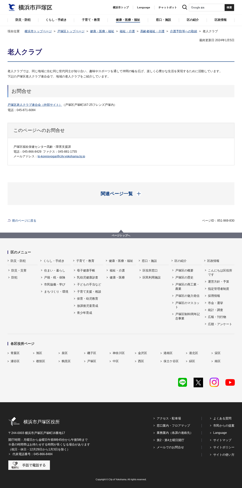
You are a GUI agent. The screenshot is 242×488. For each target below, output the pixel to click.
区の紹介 (181, 260)
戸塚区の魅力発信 (187, 295)
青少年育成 (84, 312)
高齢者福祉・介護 (152, 31)
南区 (218, 361)
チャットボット (167, 7)
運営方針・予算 (218, 281)
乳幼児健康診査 (87, 277)
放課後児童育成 (87, 305)
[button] (121, 193)
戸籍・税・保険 (54, 277)
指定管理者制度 (218, 288)
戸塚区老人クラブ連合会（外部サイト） (35, 104)
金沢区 (142, 353)
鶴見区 (66, 361)
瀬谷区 (15, 361)
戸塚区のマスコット (187, 305)
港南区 (168, 353)
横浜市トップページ (38, 31)
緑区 (192, 361)
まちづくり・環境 (56, 291)
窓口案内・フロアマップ (173, 425)
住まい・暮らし (54, 270)
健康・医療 (117, 277)
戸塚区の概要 (184, 270)
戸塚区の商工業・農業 (187, 286)
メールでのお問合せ (170, 447)
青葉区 (15, 353)
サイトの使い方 (223, 454)
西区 (141, 361)
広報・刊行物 (217, 317)
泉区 (65, 353)
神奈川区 (119, 353)
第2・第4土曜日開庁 (170, 440)
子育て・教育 (85, 260)
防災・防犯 (18, 260)
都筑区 (40, 361)
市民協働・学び (54, 284)
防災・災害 (18, 270)
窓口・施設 (149, 260)
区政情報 (213, 260)
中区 (116, 361)
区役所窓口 (150, 270)
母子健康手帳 (86, 270)
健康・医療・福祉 (102, 31)
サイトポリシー (223, 447)
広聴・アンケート (220, 324)
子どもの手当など (89, 284)
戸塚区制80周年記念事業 (187, 316)
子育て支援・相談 (89, 291)
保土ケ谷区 (171, 361)
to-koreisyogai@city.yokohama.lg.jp (61, 156)
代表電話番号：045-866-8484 (32, 454)
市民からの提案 (223, 425)
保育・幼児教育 (87, 298)
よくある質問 (222, 418)
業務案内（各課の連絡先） (175, 432)
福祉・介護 (127, 31)
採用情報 (214, 295)
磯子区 (91, 353)
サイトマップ (222, 440)
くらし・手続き (53, 260)
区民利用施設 (152, 277)
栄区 (218, 353)
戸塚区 (91, 361)
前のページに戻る (24, 220)
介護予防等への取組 (183, 31)
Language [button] (143, 7)
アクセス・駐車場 (169, 418)
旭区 (39, 353)
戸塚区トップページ (71, 31)
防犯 (14, 277)
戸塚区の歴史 (184, 277)
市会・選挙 (215, 303)
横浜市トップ (121, 7)
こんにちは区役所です (220, 272)
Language (220, 432)
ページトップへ (121, 235)
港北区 (193, 353)
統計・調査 (215, 310)
